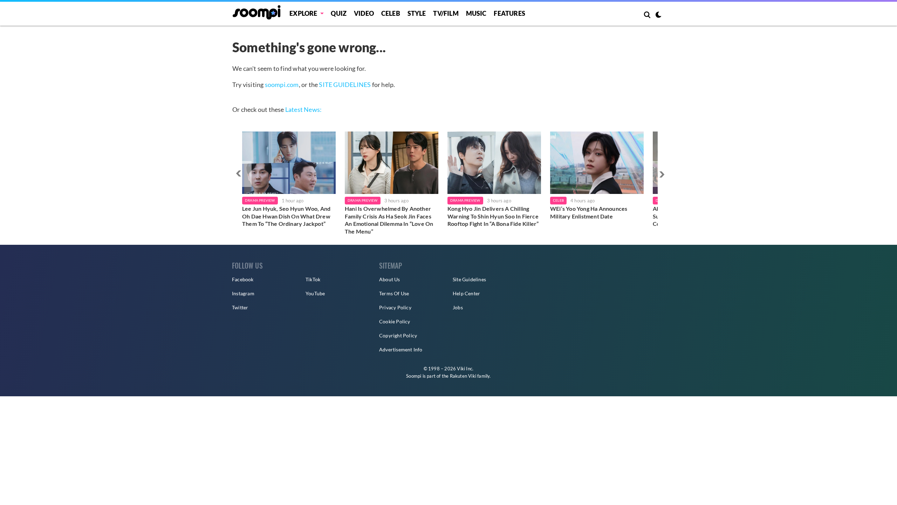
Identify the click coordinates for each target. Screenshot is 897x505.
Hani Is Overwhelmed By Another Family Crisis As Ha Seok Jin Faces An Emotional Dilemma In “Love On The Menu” (389, 220)
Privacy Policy (395, 307)
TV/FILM (445, 13)
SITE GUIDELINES (345, 84)
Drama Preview (260, 200)
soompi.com (282, 84)
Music (476, 13)
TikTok (313, 279)
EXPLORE (303, 13)
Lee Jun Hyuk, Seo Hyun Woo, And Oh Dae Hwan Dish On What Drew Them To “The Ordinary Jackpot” (286, 216)
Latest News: (303, 109)
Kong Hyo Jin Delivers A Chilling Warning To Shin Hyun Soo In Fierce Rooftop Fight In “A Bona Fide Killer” (493, 216)
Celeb (390, 13)
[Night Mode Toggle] (658, 15)
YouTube (315, 293)
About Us (389, 279)
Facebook (243, 279)
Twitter (240, 307)
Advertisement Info (401, 349)
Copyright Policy (398, 335)
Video (364, 13)
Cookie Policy (394, 321)
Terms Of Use (394, 293)
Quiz (339, 13)
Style (417, 13)
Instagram (243, 293)
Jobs (458, 307)
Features (509, 13)
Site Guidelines (469, 279)
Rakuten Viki (463, 376)
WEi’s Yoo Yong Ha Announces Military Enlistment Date (588, 212)
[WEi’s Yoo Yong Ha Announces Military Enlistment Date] (597, 163)
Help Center (466, 293)
